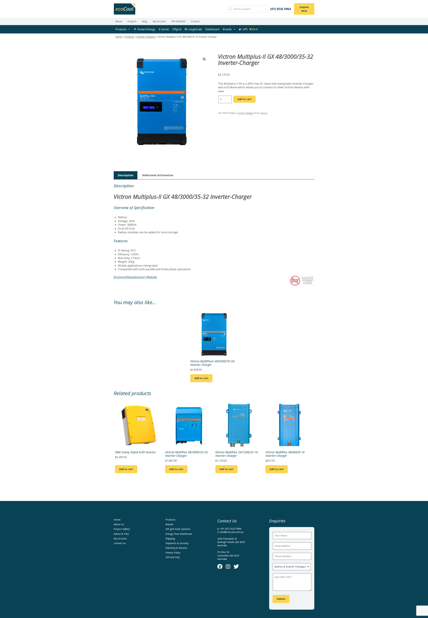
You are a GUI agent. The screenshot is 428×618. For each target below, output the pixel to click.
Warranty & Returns (176, 547)
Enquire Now (304, 9)
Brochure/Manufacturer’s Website (135, 277)
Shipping (170, 538)
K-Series (164, 29)
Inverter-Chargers (145, 36)
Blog (144, 21)
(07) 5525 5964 (280, 9)
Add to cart (244, 99)
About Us (119, 524)
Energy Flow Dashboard (179, 533)
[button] (204, 59)
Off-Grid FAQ (173, 557)
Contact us (120, 543)
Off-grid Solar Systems (178, 529)
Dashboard (212, 29)
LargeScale (195, 29)
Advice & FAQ (121, 533)
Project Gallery (122, 529)
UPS (245, 29)
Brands (227, 29)
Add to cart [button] (201, 378)
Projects (132, 21)
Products (121, 29)
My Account (159, 21)
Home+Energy (146, 29)
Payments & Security (177, 543)
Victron (264, 113)
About (118, 21)
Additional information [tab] (157, 175)
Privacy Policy (173, 552)
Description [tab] (125, 175)
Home (118, 36)
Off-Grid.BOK (178, 21)
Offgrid (176, 29)
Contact (195, 21)
